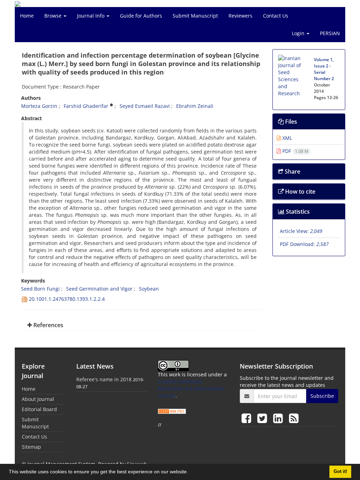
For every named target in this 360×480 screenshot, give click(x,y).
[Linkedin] (279, 418)
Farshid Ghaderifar (86, 106)
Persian (330, 33)
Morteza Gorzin (39, 106)
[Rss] (293, 418)
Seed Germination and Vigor (99, 288)
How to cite (299, 191)
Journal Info (91, 15)
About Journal (38, 399)
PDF (294, 151)
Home (27, 15)
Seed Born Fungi (40, 288)
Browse (53, 15)
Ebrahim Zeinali (194, 106)
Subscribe (322, 396)
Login (299, 33)
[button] (190, 473)
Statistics (297, 211)
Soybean (149, 288)
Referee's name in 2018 (103, 379)
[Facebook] (248, 418)
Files (290, 121)
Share (291, 171)
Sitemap (31, 446)
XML (286, 138)
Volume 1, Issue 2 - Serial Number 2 (324, 69)
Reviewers (240, 15)
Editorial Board (39, 409)
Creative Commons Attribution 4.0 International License (191, 388)
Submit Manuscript (195, 15)
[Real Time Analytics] (172, 410)
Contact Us (275, 15)
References (47, 325)
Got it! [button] (340, 471)
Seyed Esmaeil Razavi (145, 106)
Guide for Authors (141, 15)
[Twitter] (263, 418)
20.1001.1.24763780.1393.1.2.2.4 (67, 299)
